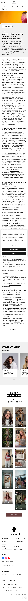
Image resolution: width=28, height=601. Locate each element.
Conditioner (10, 277)
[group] (14, 367)
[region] (14, 243)
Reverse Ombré (12, 140)
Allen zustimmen (14, 249)
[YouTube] (9, 558)
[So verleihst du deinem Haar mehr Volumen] (10, 365)
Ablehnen (14, 253)
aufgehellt (16, 94)
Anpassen (14, 245)
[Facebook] (3, 558)
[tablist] (14, 379)
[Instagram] (6, 558)
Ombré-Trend (7, 132)
